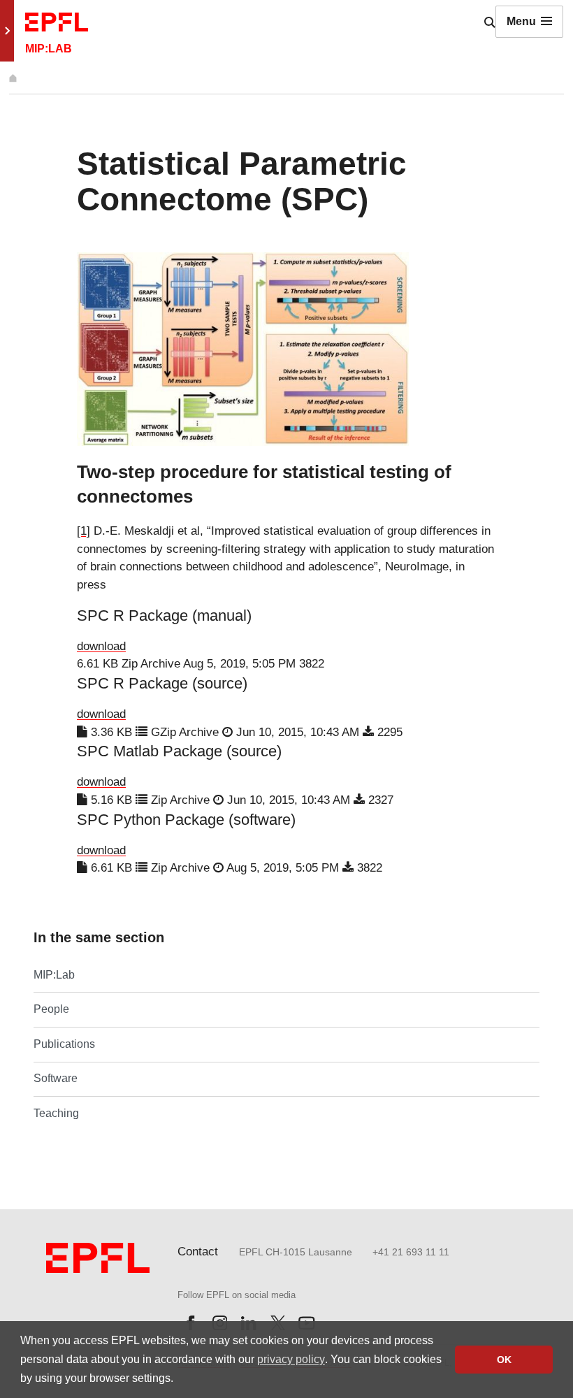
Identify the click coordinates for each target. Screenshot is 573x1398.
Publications (64, 1044)
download (101, 646)
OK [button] (504, 1359)
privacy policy (291, 1359)
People (51, 1009)
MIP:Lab (54, 975)
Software (56, 1078)
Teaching (56, 1113)
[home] (13, 78)
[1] (83, 531)
